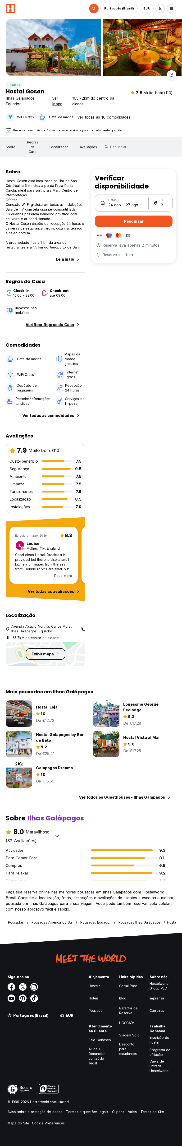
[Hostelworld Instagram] (34, 987)
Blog (122, 998)
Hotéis (94, 998)
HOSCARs (127, 1023)
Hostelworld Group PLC (159, 985)
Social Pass (128, 986)
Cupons (118, 1112)
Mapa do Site (18, 1123)
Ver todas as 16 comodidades (103, 117)
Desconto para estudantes (128, 1049)
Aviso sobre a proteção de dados (35, 1112)
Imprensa (157, 998)
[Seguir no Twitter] (23, 987)
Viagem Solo (129, 1035)
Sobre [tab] (11, 147)
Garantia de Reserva (128, 1010)
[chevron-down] (57, 836)
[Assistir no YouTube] (11, 998)
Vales (132, 1112)
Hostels (94, 986)
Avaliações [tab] (88, 147)
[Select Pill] (94, 8)
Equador (13, 103)
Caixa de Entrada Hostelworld (159, 1066)
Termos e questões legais (87, 1112)
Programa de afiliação (160, 1052)
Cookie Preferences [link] (48, 1123)
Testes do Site (152, 1112)
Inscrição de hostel (159, 1040)
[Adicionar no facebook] (11, 987)
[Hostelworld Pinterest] (23, 998)
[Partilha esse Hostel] (171, 75)
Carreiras (157, 1010)
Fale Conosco (100, 1040)
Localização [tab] (59, 147)
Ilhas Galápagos (20, 98)
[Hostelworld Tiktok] (34, 998)
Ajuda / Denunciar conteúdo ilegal (97, 1056)
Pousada (14, 85)
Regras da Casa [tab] (32, 147)
